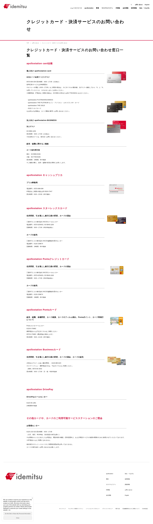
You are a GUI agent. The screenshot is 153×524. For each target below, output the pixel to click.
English (147, 4)
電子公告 (118, 508)
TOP (28, 43)
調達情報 (127, 484)
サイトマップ (62, 508)
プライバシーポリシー (107, 508)
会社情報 (108, 495)
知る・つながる (129, 473)
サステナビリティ (111, 484)
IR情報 (108, 490)
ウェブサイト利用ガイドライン (75, 508)
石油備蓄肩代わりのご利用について (130, 508)
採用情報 (127, 479)
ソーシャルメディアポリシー (93, 508)
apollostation (109, 473)
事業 (107, 479)
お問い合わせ (139, 4)
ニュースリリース (76, 8)
